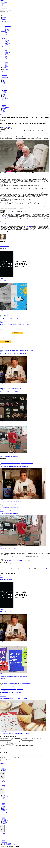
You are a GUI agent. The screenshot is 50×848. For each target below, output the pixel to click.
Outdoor (6, 62)
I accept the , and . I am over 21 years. (15, 560)
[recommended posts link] (23, 575)
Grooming (7, 45)
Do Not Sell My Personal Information (9, 844)
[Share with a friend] (4, 333)
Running (6, 55)
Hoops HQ (4, 8)
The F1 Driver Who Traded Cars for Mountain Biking (9, 391)
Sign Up (1, 559)
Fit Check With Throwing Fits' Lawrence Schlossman (9, 456)
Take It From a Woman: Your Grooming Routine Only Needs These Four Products (14, 353)
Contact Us (4, 835)
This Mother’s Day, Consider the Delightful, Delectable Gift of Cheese (14, 733)
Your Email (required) (15, 738)
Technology (2, 673)
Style (3, 4)
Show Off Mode (8, 29)
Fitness (6, 48)
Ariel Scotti (3, 127)
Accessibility (4, 842)
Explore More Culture (4, 678)
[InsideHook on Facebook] (7, 333)
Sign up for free (22, 326)
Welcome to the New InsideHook (5, 280)
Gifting (6, 66)
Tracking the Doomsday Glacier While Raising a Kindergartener (11, 312)
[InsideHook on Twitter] (10, 333)
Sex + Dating (2, 690)
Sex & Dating (7, 30)
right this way (46, 568)
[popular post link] (16, 350)
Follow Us (2, 10)
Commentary (7, 40)
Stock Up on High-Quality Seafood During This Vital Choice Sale (13, 698)
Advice (6, 47)
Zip (12, 557)
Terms (3, 837)
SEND (1, 746)
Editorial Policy (5, 834)
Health (6, 50)
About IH (4, 833)
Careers (3, 841)
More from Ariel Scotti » (4, 246)
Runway (6, 42)
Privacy (3, 840)
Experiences (4, 2)
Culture (3, 3)
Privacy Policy (19, 560)
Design (6, 34)
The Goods (4, 6)
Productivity (7, 54)
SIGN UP (2, 758)
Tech (6, 64)
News (6, 41)
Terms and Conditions (10, 560)
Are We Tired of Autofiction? (6, 579)
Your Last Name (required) (16, 741)
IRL (3, 783)
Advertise (4, 836)
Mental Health (7, 52)
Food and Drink (8, 60)
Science (1, 310)
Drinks (6, 24)
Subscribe (6, 10)
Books (6, 33)
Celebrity (6, 39)
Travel (6, 27)
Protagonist (4, 786)
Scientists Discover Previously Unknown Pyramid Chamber (10, 318)
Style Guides (7, 43)
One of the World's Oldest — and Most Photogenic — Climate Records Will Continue (14, 324)
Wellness (4, 5)
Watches (6, 44)
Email (13, 556)
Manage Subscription (6, 843)
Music (6, 35)
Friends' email (2, 745)
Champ (3, 785)
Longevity (7, 51)
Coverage (4, 782)
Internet (6, 36)
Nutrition (6, 53)
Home (6, 59)
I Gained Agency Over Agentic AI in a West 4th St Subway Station (13, 676)
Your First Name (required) (16, 739)
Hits (3, 780)
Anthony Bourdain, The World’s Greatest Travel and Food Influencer (12, 385)
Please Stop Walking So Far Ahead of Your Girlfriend (11, 692)
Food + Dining (8, 26)
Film (6, 32)
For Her (6, 63)
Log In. (30, 332)
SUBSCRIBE (17, 332)
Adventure (7, 28)
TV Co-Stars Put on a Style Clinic (7, 686)
